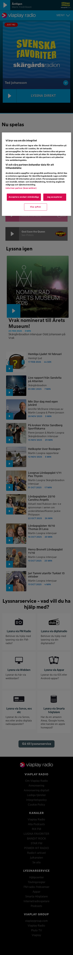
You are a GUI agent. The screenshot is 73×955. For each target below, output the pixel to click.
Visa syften (35, 207)
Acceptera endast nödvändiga (24, 197)
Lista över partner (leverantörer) (21, 188)
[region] (36, 174)
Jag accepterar (54, 197)
